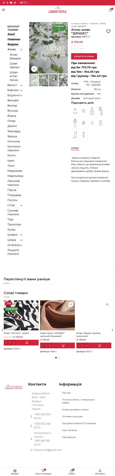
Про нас (66, 392)
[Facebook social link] (3, 3)
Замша (12, 136)
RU (26, 2)
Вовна (11, 116)
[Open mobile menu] (3, 10)
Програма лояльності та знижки (79, 423)
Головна (75, 23)
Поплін (12, 200)
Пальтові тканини (13, 182)
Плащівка (13, 195)
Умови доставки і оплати (75, 409)
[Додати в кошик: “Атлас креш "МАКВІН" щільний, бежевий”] (57, 345)
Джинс (12, 126)
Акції (11, 34)
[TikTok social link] (15, 3)
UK (21, 2)
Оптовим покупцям (72, 416)
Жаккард (13, 131)
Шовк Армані (14, 65)
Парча (11, 190)
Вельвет (13, 100)
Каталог (84, 23)
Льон (11, 165)
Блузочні (13, 95)
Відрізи (12, 44)
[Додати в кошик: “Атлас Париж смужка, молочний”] (93, 345)
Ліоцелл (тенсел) (13, 252)
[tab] (75, 148)
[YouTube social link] (11, 3)
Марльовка (13, 176)
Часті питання (69, 430)
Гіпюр (11, 121)
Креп (11, 160)
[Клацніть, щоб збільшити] (34, 69)
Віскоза (12, 110)
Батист (12, 85)
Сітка (11, 205)
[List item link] (41, 416)
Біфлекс (13, 90)
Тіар (10, 219)
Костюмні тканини (13, 148)
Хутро (11, 229)
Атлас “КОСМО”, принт (16, 333)
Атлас (11, 49)
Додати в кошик (84, 56)
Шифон (12, 234)
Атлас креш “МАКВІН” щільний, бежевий (52, 335)
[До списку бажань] (108, 31)
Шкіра (11, 240)
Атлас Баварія (14, 56)
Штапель (13, 245)
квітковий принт (92, 98)
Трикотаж (13, 224)
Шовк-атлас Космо (14, 76)
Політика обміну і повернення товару (78, 401)
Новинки (13, 39)
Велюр (12, 105)
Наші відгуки (69, 437)
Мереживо (13, 171)
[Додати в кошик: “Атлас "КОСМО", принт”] (21, 342)
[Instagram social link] (7, 3)
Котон (11, 155)
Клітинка (13, 141)
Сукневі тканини (13, 212)
